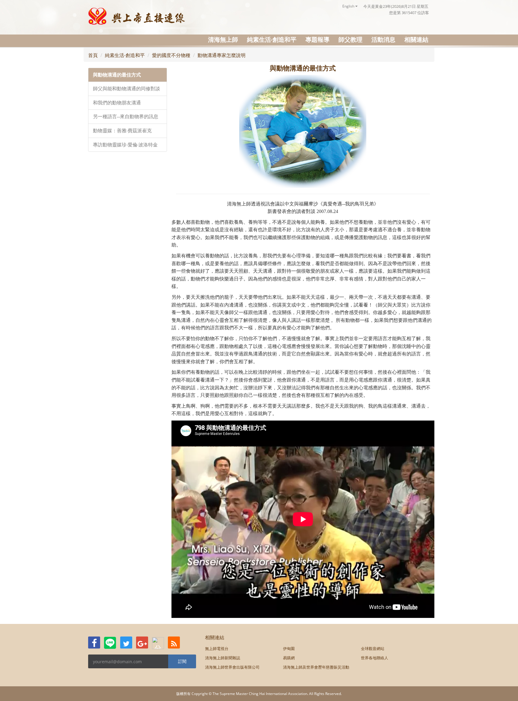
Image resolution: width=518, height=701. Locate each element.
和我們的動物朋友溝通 (117, 102)
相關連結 (416, 39)
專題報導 (317, 39)
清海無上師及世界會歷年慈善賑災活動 (316, 667)
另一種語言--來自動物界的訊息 (125, 116)
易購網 (289, 658)
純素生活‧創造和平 (271, 39)
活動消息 (383, 39)
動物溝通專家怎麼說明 (222, 55)
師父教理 (350, 39)
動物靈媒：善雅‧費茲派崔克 (122, 130)
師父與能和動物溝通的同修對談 (126, 88)
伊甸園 (289, 648)
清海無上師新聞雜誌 (222, 658)
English (348, 6)
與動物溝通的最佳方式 (117, 74)
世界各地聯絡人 (374, 658)
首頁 (93, 55)
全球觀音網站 (372, 648)
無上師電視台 (216, 648)
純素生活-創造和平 (125, 55)
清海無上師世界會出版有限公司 (232, 667)
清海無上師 (223, 39)
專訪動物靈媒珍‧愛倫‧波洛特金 (125, 144)
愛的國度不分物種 (171, 55)
